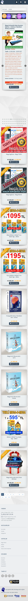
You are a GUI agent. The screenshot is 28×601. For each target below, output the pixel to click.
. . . (16, 494)
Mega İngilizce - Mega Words (14, 195)
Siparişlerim (3, 566)
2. (5, 494)
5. (13, 494)
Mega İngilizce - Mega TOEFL (14, 154)
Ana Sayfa (3, 529)
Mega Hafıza (3, 542)
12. (22, 494)
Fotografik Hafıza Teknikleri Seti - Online (14, 316)
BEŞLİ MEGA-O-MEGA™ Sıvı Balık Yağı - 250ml (14, 235)
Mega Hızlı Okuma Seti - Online (14, 397)
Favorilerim (3, 564)
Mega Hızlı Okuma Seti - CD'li (14, 357)
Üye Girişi (3, 558)
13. (2, 497)
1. (2, 494)
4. (10, 494)
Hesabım (3, 560)
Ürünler (2, 531)
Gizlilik (2, 546)
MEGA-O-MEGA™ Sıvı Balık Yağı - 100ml (14, 437)
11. (19, 494)
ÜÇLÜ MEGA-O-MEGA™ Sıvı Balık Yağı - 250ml (14, 276)
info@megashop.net (9, 517)
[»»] (9, 497)
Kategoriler (3, 533)
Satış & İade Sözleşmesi (6, 548)
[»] (5, 497)
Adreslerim (3, 562)
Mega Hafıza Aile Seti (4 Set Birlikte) (14, 478)
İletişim (2, 544)
